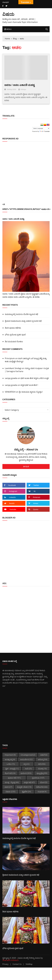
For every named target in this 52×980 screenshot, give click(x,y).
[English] (48, 125)
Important (10, 755)
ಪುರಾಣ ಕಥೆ (14, 778)
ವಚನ (8, 787)
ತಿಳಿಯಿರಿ (26, 466)
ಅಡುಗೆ (43, 755)
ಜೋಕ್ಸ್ (42, 768)
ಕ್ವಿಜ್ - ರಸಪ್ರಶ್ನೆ (12, 768)
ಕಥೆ (41, 764)
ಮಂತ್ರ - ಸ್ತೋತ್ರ (12, 782)
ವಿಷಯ (8, 14)
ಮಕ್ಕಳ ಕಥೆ (29, 782)
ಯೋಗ (43, 782)
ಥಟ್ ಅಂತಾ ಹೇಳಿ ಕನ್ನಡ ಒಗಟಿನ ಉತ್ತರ (35, 378)
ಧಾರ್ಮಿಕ (26, 773)
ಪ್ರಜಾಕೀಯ (38, 778)
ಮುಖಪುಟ (5, 2)
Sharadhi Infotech (10, 960)
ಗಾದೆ (28, 768)
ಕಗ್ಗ (26, 764)
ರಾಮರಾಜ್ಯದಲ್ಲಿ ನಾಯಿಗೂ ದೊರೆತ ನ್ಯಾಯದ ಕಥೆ (21, 314)
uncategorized (28, 755)
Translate (47, 131)
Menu (8, 29)
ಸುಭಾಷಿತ (42, 791)
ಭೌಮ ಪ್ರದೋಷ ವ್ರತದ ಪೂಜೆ (15, 334)
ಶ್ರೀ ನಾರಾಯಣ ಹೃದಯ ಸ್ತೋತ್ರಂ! (31, 392)
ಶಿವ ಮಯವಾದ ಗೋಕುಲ (14, 341)
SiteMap (29, 964)
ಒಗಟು (11, 764)
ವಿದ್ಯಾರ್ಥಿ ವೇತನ (24, 787)
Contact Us (17, 964)
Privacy (5, 964)
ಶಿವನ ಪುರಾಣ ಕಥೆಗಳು (13, 328)
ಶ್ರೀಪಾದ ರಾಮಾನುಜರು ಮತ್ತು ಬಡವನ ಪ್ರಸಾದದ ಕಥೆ (23, 321)
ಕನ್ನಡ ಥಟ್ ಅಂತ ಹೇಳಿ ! (29, 385)
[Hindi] (41, 125)
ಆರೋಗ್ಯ (42, 759)
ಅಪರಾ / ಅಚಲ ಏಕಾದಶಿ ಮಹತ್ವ (19, 85)
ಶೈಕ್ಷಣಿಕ (26, 791)
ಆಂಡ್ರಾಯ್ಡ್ (10, 759)
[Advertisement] (26, 172)
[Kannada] (45, 125)
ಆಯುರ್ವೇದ (26, 759)
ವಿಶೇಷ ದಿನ (41, 787)
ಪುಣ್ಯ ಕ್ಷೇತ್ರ (42, 773)
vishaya (23, 89)
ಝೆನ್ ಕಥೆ (10, 773)
